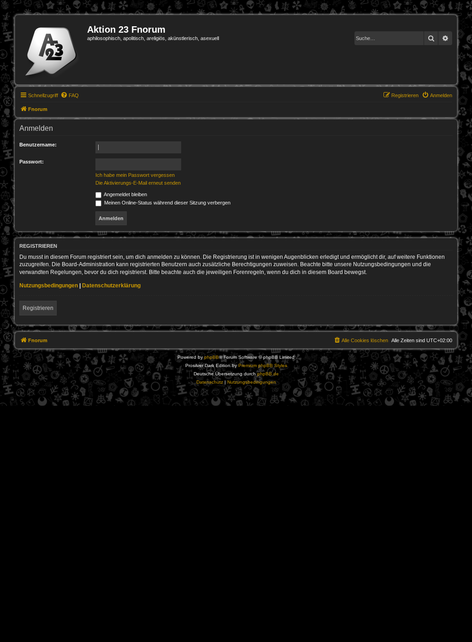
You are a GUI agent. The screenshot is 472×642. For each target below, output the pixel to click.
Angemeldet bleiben (125, 194)
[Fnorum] (52, 50)
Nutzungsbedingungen (48, 285)
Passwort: (31, 161)
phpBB (211, 357)
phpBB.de (268, 373)
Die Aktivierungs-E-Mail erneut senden (138, 183)
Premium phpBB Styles (262, 365)
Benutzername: (38, 144)
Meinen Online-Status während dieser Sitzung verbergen (166, 202)
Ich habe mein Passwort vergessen (135, 175)
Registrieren (38, 308)
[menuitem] (69, 95)
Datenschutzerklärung (111, 285)
